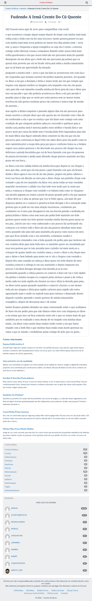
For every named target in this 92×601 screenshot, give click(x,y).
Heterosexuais (45, 472)
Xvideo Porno (42, 590)
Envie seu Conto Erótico (34, 593)
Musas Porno (72, 590)
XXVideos (30, 590)
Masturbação (45, 483)
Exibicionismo (45, 457)
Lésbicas (45, 479)
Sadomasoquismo (45, 490)
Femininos (45, 464)
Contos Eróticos (46, 2)
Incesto (23, 9)
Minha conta (52, 593)
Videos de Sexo (57, 590)
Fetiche (45, 468)
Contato (64, 593)
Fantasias (45, 461)
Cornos (45, 453)
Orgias (45, 487)
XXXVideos (18, 590)
